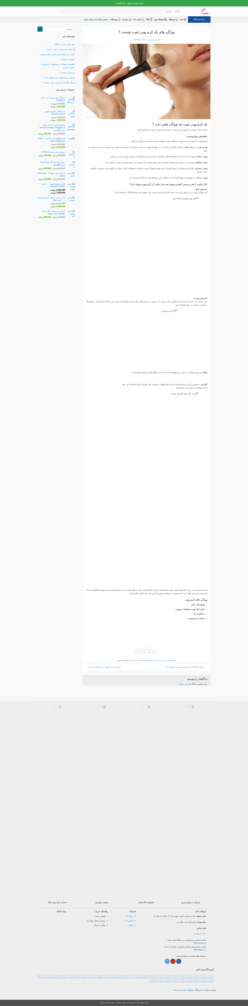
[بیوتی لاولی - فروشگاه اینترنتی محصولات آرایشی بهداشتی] (198, 11)
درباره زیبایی (161, 660)
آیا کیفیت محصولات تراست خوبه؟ (60, 49)
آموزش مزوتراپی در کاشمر (160, 981)
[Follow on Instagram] (178, 961)
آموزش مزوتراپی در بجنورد (203, 977)
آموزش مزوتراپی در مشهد (203, 981)
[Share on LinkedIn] (137, 651)
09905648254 (199, 943)
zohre (135, 40)
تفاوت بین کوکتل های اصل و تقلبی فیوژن (57, 54)
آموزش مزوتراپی (67, 59)
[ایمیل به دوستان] (146, 651)
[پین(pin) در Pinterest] (142, 651)
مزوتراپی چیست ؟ (67, 72)
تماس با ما (137, 19)
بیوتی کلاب (113, 19)
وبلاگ (131, 925)
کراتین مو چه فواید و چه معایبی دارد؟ (105, 667)
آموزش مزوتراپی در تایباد (182, 977)
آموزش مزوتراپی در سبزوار (92, 977)
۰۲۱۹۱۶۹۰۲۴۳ (199, 934)
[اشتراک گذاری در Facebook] (156, 651)
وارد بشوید (183, 684)
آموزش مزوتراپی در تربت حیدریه (136, 977)
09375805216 (199, 950)
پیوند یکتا (134, 660)
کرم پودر (154, 660)
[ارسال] (60, 11)
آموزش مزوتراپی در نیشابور (182, 981)
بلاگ (147, 19)
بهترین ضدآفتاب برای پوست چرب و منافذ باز (185, 667)
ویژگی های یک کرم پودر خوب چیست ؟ (58, 82)
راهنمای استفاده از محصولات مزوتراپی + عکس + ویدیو (57, 66)
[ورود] (45, 11)
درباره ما (125, 19)
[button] (38, 11)
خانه (181, 19)
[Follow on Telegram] (167, 961)
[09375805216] (111, 3)
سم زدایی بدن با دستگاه (65, 44)
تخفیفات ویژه (159, 19)
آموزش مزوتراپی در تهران (113, 977)
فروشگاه (172, 19)
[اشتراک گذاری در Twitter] (151, 651)
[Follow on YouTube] (173, 961)
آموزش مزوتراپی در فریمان (48, 977)
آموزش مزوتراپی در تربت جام (160, 977)
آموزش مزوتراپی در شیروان (70, 977)
